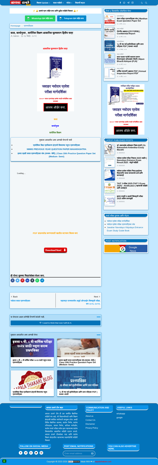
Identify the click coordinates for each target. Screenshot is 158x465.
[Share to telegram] (42, 280)
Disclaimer (90, 424)
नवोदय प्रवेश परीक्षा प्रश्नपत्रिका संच (121, 224)
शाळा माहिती (120, 29)
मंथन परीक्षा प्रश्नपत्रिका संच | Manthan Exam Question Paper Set (132, 20)
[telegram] (128, 2)
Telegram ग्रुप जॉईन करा (74, 18)
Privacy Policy (92, 428)
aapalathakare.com (103, 461)
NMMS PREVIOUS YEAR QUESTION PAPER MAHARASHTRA (56, 149)
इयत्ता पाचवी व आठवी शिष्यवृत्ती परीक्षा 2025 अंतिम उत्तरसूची (130, 197)
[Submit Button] (92, 453)
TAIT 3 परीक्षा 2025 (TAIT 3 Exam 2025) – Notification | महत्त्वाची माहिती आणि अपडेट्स (132, 185)
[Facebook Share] (13, 280)
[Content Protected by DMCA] (74, 461)
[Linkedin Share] (27, 280)
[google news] (137, 2)
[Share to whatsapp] (37, 280)
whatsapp (121, 414)
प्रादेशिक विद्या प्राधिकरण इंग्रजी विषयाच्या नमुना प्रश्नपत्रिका (56, 145)
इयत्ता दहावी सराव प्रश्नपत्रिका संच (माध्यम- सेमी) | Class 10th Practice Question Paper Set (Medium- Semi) (77, 362)
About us (89, 416)
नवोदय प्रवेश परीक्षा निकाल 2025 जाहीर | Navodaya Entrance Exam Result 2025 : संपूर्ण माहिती (132, 160)
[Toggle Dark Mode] (142, 3)
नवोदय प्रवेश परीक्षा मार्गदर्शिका (118, 221)
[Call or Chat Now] (4, 461)
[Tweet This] (18, 280)
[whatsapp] (124, 2)
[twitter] (36, 453)
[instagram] (132, 2)
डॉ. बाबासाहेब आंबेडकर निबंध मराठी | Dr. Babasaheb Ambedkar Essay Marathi (131, 147)
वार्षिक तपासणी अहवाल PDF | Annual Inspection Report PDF (131, 72)
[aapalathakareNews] (125, 248)
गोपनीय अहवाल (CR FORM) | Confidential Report (128, 32)
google (120, 418)
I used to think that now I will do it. (57, 323)
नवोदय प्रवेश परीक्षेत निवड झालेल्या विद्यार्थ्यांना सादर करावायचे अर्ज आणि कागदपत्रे (130, 173)
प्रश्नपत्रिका (120, 16)
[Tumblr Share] (32, 280)
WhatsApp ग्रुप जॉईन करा (42, 18)
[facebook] (120, 2)
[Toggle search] (146, 3)
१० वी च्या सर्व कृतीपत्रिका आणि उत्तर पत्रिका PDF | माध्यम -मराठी (130, 45)
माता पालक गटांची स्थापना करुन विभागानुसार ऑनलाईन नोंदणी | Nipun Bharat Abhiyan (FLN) (130, 59)
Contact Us (90, 420)
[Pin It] (22, 280)
